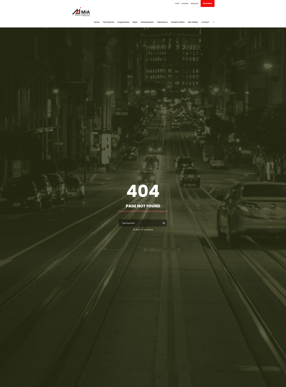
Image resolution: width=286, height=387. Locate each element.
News (135, 22)
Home (96, 22)
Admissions (162, 22)
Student (185, 3)
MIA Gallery (193, 22)
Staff (177, 3)
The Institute (108, 22)
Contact (205, 22)
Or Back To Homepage (143, 230)
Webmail (194, 3)
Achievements (147, 22)
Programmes (123, 22)
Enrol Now (207, 3)
